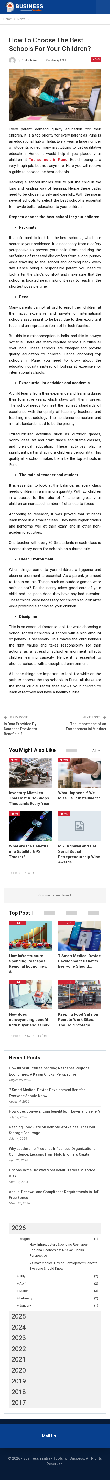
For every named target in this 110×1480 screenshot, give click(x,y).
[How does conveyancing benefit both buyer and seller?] (30, 995)
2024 (19, 1327)
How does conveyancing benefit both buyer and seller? (54, 1111)
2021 (19, 1359)
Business (17, 923)
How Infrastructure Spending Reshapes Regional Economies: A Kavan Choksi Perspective (59, 1250)
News (96, 59)
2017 (19, 1402)
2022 (19, 1349)
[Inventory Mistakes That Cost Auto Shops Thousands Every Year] (30, 773)
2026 (19, 1228)
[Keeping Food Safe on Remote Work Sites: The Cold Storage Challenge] (79, 995)
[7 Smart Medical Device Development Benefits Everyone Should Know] (79, 936)
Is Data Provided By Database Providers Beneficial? (20, 729)
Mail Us (49, 1436)
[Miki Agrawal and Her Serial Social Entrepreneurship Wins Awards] (79, 826)
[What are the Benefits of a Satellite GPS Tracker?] (30, 826)
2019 (19, 1381)
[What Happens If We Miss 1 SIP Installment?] (79, 773)
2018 (19, 1392)
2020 (19, 1370)
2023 (19, 1338)
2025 (19, 1316)
